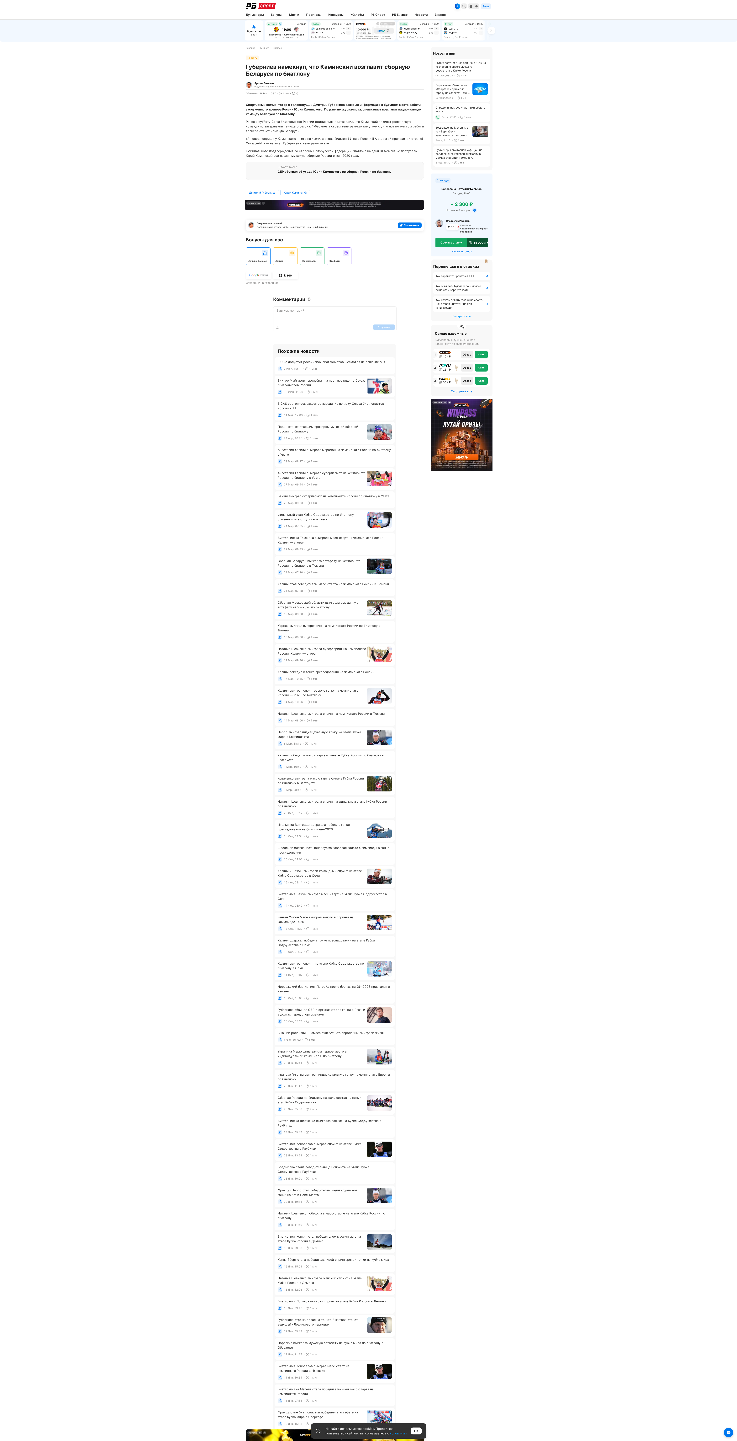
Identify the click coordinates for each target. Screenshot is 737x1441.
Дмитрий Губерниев (262, 192)
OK (416, 1431)
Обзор (467, 354)
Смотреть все (461, 316)
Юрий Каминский (295, 192)
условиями (398, 1433)
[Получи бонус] (457, 6)
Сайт (481, 354)
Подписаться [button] (411, 225)
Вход (486, 6)
